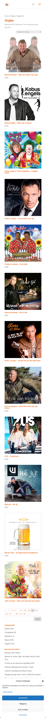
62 (24, 614)
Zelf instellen (23, 710)
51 (21, 610)
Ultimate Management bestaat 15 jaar (19, 667)
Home (7, 16)
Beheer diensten (8, 692)
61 (21, 614)
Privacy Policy (23, 715)
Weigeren (23, 704)
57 (10, 614)
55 (36, 610)
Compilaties (9, 632)
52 (25, 610)
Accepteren (23, 698)
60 (17, 614)
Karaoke (8, 636)
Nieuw (7, 640)
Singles (12, 16)
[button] (43, 681)
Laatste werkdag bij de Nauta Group (18, 671)
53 (29, 610)
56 (7, 614)
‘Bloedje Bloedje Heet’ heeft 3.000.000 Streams (23, 675)
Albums (7, 629)
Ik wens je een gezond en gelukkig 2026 (19, 663)
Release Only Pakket (12, 653)
